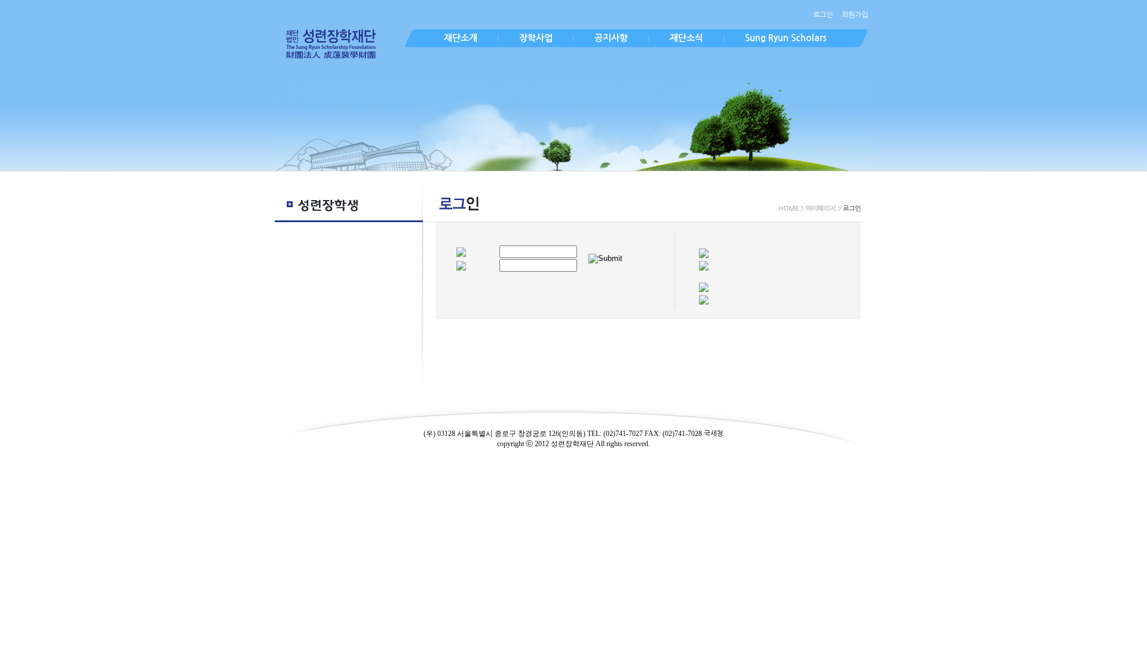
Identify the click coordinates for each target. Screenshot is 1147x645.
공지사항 (611, 37)
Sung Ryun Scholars (786, 37)
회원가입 (855, 15)
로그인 (823, 15)
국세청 (713, 433)
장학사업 (536, 37)
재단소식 (686, 37)
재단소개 (460, 37)
